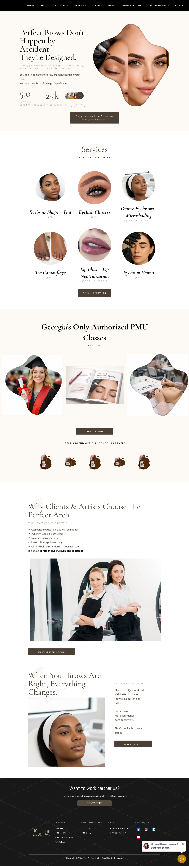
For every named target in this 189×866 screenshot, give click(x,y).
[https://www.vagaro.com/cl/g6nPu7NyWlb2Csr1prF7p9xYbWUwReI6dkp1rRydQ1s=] (94, 244)
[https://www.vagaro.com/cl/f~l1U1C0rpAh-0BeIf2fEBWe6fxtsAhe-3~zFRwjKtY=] (138, 248)
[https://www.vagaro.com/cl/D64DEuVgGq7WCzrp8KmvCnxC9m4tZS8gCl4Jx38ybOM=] (94, 187)
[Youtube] (138, 837)
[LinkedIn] (154, 829)
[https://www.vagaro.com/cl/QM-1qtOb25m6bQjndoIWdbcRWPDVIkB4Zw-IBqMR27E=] (138, 184)
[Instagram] (146, 829)
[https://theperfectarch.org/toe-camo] (50, 248)
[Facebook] (138, 829)
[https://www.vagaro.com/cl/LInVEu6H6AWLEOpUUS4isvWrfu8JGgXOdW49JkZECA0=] (50, 187)
